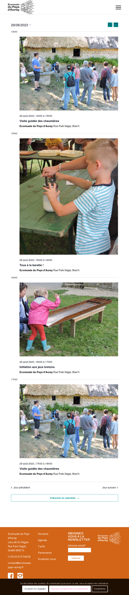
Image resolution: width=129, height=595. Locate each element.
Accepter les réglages (35, 588)
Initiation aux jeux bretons (37, 367)
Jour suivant (109, 487)
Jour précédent (21, 487)
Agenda (42, 540)
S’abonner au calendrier (63, 497)
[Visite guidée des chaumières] (69, 74)
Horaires (43, 534)
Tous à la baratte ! (32, 265)
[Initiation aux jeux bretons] (69, 320)
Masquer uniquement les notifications (69, 588)
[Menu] (116, 7)
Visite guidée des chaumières (39, 121)
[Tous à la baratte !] (69, 197)
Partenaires (45, 552)
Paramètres (99, 588)
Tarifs (41, 546)
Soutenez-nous (47, 559)
